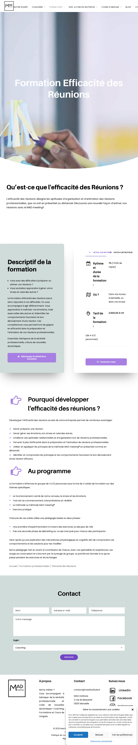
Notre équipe (21, 7)
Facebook (125, 698)
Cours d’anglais (110, 7)
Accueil (13, 566)
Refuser (99, 734)
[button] (132, 709)
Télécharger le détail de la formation (33, 357)
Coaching (37, 7)
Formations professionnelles (34, 566)
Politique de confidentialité (101, 741)
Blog (128, 7)
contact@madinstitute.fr (87, 689)
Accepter (78, 734)
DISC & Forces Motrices (82, 7)
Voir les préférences (122, 734)
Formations (55, 7)
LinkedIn (125, 690)
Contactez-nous (108, 362)
